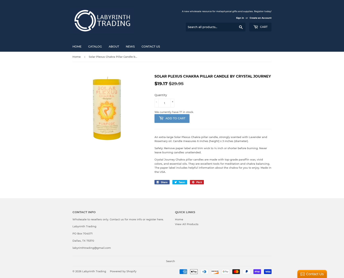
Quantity (160, 95)
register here (154, 219)
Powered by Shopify (123, 271)
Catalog (95, 46)
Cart (263, 27)
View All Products (186, 224)
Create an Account (261, 18)
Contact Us (151, 46)
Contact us (117, 219)
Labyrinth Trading (94, 271)
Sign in (240, 18)
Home (76, 46)
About (114, 46)
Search (170, 261)
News (130, 46)
